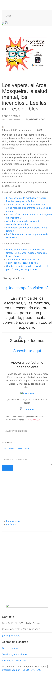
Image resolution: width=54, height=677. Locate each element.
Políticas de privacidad (14, 660)
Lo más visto (13, 521)
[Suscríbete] (27, 393)
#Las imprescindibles (16, 431)
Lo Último (11, 524)
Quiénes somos (10, 648)
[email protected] (11, 635)
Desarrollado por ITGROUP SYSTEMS (21, 669)
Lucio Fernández (11, 119)
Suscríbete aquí (27, 351)
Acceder (29, 409)
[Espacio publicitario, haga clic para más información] (27, 53)
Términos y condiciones (14, 654)
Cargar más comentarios (15, 448)
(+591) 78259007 (34, 420)
